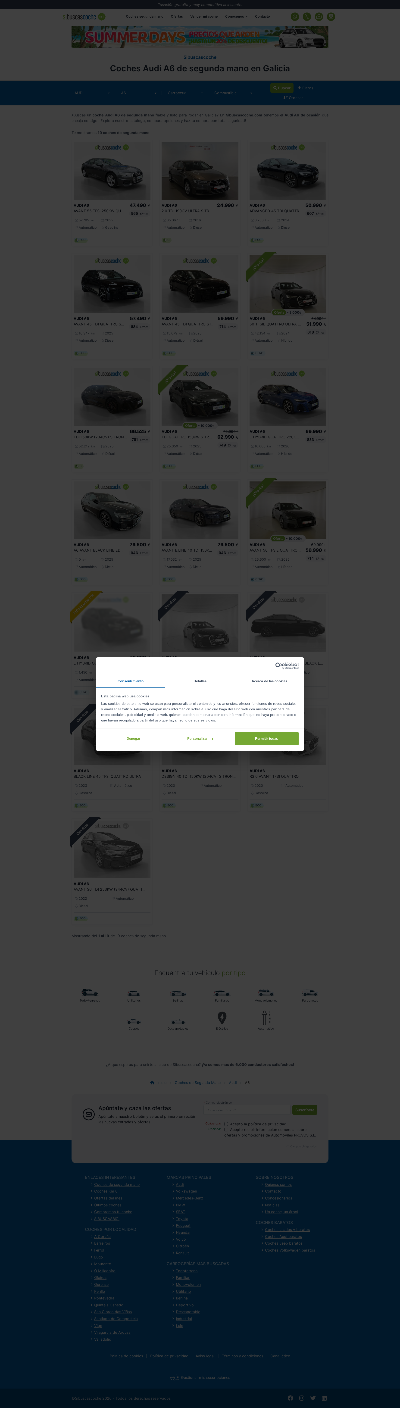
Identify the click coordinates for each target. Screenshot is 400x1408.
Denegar (133, 738)
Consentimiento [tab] (131, 681)
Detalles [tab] (200, 681)
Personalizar (197, 738)
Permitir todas (266, 738)
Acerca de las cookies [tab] (269, 681)
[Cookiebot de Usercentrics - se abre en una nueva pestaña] (279, 665)
